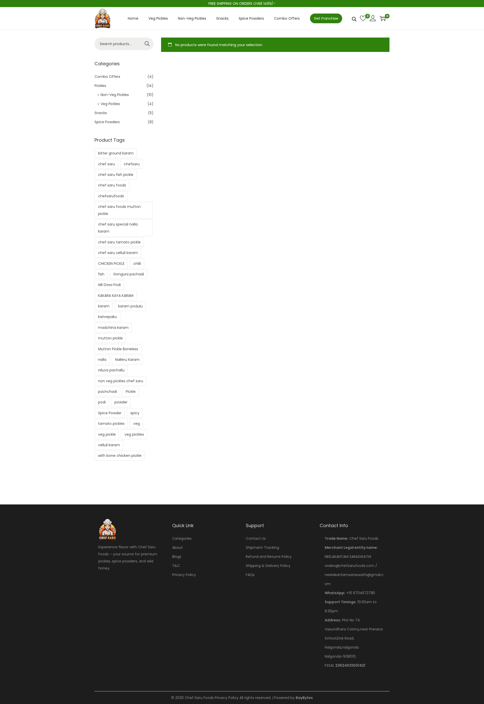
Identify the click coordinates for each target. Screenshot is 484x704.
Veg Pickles (110, 103)
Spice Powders (107, 121)
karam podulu (130, 306)
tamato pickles (111, 423)
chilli (137, 263)
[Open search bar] (354, 18)
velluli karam (109, 444)
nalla (102, 359)
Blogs (176, 556)
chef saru (106, 164)
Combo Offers (107, 76)
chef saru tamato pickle (119, 242)
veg (136, 423)
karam (103, 306)
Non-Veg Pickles (115, 94)
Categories (182, 538)
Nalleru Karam (127, 359)
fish (101, 274)
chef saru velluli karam (118, 252)
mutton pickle (110, 338)
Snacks (101, 112)
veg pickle (107, 434)
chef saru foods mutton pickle (119, 210)
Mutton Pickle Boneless (118, 348)
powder (121, 402)
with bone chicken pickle (119, 455)
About (177, 547)
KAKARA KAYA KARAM (115, 295)
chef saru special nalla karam (118, 228)
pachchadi (107, 391)
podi (102, 402)
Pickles (100, 85)
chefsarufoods (111, 196)
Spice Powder (110, 412)
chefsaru (132, 164)
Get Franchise (326, 18)
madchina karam (113, 327)
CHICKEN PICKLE (111, 263)
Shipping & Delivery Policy (268, 565)
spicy (134, 412)
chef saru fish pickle (115, 174)
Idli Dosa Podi (109, 284)
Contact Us (256, 538)
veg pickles (134, 434)
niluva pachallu (111, 370)
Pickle (131, 391)
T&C (176, 565)
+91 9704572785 (360, 592)
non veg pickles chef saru (120, 380)
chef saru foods (112, 185)
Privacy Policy (184, 574)
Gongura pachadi (128, 274)
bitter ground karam (116, 153)
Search (147, 43)
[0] (363, 18)
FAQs (250, 574)
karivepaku (107, 316)
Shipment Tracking (262, 547)
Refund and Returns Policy (269, 556)
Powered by (293, 697)
